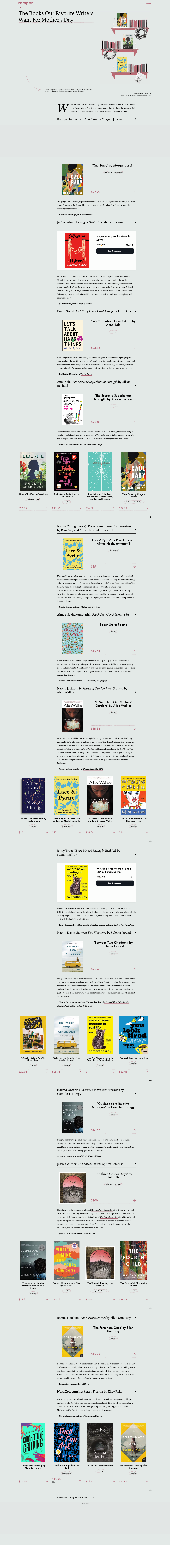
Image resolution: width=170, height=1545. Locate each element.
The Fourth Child (89, 1233)
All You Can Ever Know (91, 607)
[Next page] (150, 517)
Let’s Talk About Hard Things (90, 444)
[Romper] (25, 3)
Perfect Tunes (86, 374)
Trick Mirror (86, 304)
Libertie (89, 214)
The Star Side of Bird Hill (93, 769)
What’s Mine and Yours (91, 1156)
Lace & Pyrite (101, 681)
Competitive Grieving (93, 1416)
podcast (95, 357)
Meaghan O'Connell (144, 94)
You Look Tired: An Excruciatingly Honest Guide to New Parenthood (106, 925)
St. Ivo (86, 1384)
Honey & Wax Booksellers (102, 1210)
